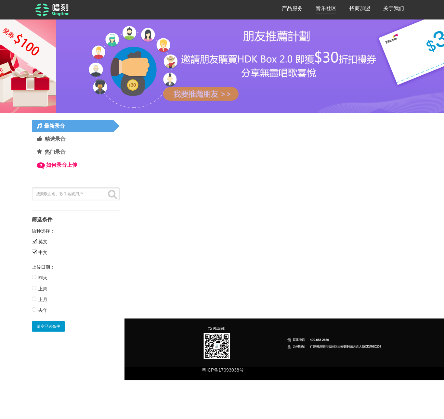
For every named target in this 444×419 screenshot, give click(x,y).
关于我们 (393, 8)
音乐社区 (326, 8)
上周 (42, 288)
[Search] (112, 194)
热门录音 (55, 152)
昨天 (42, 277)
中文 (42, 252)
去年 (42, 310)
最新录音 (54, 126)
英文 (42, 241)
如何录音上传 (61, 165)
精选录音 (55, 139)
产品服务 (292, 8)
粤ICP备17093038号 (223, 370)
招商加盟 (359, 8)
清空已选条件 (48, 326)
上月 (42, 299)
